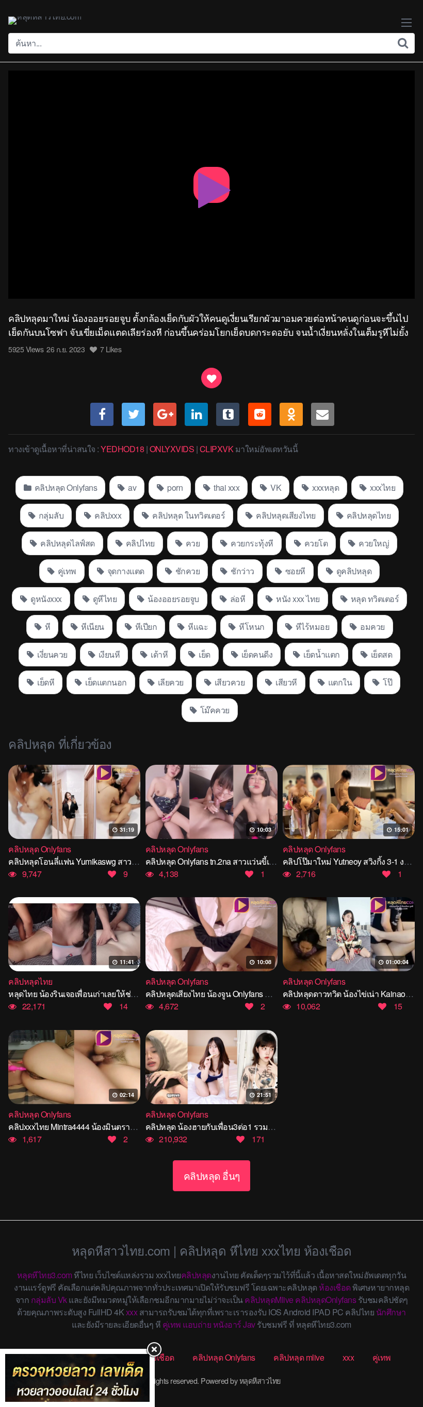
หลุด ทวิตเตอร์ (374, 599)
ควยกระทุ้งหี (251, 543)
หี (46, 626)
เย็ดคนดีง (255, 654)
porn (174, 487)
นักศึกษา (391, 1312)
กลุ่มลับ (50, 515)
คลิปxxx (107, 515)
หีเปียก (145, 626)
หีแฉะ (197, 626)
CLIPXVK (217, 449)
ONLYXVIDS (172, 449)
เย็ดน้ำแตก (321, 654)
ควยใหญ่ (373, 543)
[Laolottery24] (77, 1378)
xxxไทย (382, 487)
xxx (132, 1312)
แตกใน (339, 682)
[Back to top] (394, 1358)
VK (275, 487)
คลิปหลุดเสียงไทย (285, 515)
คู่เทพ (66, 571)
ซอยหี (294, 571)
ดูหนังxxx (45, 599)
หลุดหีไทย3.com (44, 1275)
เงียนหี (108, 654)
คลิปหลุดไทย (368, 515)
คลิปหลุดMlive (269, 1300)
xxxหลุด (325, 487)
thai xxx (226, 487)
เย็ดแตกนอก (105, 682)
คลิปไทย (139, 543)
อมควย (372, 626)
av (131, 487)
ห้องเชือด (335, 1287)
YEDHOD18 (122, 449)
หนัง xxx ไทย (297, 599)
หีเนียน (91, 626)
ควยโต (315, 543)
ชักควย (186, 571)
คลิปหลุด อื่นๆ (212, 1175)
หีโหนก (251, 626)
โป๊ (387, 682)
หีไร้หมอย (311, 626)
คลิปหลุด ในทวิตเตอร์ (188, 515)
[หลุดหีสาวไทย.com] (44, 20)
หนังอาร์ (227, 1324)
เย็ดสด (380, 654)
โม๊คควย (214, 710)
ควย (192, 543)
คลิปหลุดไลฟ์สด (67, 543)
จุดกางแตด (124, 571)
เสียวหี (285, 682)
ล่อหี (236, 599)
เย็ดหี (45, 682)
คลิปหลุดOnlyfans (325, 1300)
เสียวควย (229, 682)
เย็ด (203, 654)
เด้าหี (158, 654)
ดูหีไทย (104, 599)
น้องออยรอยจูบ (172, 599)
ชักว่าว (241, 571)
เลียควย (170, 682)
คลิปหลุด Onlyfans (64, 487)
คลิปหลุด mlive (298, 1357)
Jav (249, 1324)
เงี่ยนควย (52, 654)
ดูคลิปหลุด (352, 571)
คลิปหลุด (196, 1275)
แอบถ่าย (197, 1324)
